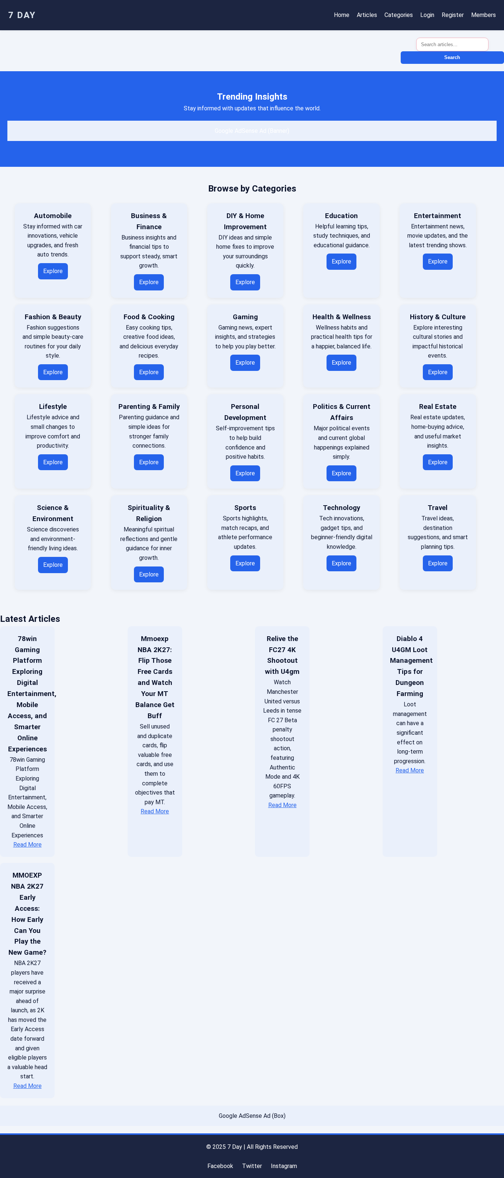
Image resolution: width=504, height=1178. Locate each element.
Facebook (220, 1166)
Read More (27, 844)
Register (453, 14)
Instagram (284, 1166)
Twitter (252, 1166)
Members (483, 14)
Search (452, 57)
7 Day (22, 15)
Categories (398, 14)
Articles (367, 14)
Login (427, 14)
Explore (53, 271)
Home (341, 14)
